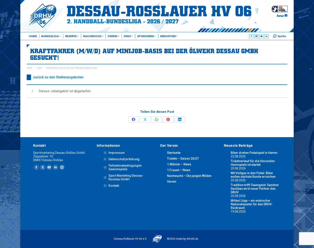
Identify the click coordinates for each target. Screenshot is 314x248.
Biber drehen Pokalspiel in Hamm (254, 152)
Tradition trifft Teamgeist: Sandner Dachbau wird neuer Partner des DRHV (255, 188)
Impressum (117, 152)
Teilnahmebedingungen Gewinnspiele (125, 167)
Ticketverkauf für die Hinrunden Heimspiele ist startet (253, 162)
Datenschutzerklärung (124, 159)
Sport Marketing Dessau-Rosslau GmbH (126, 177)
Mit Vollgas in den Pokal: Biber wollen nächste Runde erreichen (253, 174)
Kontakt (114, 185)
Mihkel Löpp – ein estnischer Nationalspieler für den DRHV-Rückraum (252, 204)
